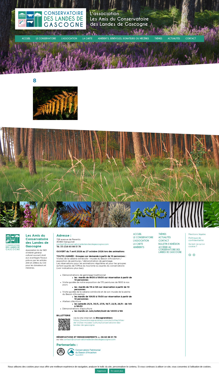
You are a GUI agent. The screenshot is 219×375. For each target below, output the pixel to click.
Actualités (174, 39)
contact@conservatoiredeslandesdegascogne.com (82, 244)
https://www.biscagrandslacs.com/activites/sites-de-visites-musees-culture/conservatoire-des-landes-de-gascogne (99, 322)
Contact (190, 39)
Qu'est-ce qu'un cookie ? (196, 245)
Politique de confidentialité (196, 239)
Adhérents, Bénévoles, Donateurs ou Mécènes (123, 39)
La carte (87, 39)
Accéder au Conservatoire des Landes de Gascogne (170, 249)
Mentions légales (197, 234)
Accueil (26, 39)
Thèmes (158, 39)
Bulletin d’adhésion (169, 244)
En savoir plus (117, 371)
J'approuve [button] (101, 371)
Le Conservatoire (46, 39)
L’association (69, 39)
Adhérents (138, 247)
